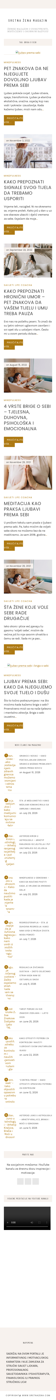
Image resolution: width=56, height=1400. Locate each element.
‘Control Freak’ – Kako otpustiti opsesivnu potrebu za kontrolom (35, 1084)
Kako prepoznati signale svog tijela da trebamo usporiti (27, 190)
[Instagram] (28, 1181)
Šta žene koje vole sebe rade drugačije (26, 613)
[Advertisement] (28, 1290)
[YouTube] (35, 1181)
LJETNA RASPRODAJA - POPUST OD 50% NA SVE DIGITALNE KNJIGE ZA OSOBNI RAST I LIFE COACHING (14, 12)
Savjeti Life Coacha (18, 285)
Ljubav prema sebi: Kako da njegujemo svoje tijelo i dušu (28, 687)
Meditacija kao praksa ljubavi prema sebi (22, 509)
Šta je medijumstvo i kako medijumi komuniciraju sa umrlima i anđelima (34, 804)
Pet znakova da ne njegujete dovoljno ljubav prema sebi (26, 76)
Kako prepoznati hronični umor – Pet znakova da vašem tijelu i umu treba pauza (26, 302)
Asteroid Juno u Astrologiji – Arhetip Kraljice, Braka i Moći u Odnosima (35, 1119)
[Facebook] (20, 1181)
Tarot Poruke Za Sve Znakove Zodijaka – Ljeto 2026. (33, 1013)
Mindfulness (12, 62)
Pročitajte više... (13, 120)
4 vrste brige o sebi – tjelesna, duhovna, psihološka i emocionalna (27, 417)
